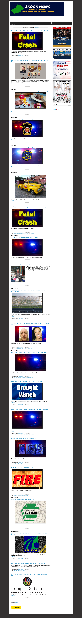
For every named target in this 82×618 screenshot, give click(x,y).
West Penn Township (30, 348)
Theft (24, 463)
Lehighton (24, 233)
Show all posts (37, 27)
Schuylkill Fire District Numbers (57, 22)
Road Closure (23, 377)
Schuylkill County (36, 56)
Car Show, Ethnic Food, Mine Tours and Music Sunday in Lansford (26, 174)
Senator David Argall (21, 319)
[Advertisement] (28, 18)
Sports (26, 22)
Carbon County (15, 56)
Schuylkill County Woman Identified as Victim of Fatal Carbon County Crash (28, 207)
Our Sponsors (13, 24)
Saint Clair (30, 434)
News (21, 56)
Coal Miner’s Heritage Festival (20, 286)
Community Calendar (17, 22)
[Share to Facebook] (27, 55)
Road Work (44, 22)
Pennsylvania (23, 56)
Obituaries (49, 22)
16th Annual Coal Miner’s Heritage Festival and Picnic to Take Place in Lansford (29, 264)
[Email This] (25, 55)
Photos (34, 22)
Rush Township (27, 377)
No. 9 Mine (25, 570)
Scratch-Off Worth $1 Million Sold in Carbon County (23, 499)
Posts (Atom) (16, 602)
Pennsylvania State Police (28, 56)
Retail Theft (27, 434)
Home (11, 22)
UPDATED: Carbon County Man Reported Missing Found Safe (25, 237)
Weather (22, 22)
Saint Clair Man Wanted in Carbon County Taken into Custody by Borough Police (29, 409)
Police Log (30, 22)
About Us (69, 22)
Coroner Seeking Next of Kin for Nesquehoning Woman (24, 147)
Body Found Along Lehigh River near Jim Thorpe (22, 119)
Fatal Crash (18, 56)
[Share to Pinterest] (28, 55)
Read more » (13, 53)
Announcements (39, 22)
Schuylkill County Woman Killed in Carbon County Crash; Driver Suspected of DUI (30, 30)
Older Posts (48, 601)
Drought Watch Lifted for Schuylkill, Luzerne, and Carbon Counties (26, 381)
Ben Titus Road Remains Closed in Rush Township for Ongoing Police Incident (29, 352)
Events (25, 286)
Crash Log (18, 233)
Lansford (27, 286)
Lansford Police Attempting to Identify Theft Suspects (23, 438)
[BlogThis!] (26, 55)
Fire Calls (18, 495)
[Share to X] (27, 55)
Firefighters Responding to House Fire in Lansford (22, 467)
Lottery (20, 529)
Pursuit (22, 348)
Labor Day (18, 570)
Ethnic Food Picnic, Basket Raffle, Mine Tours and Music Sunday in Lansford (28, 563)
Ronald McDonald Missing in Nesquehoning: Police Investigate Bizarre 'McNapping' (30, 91)
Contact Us (64, 22)
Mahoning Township (19, 434)
